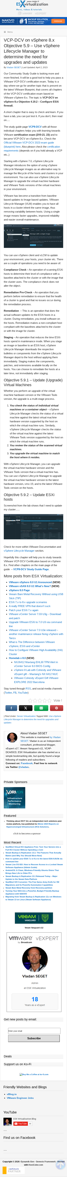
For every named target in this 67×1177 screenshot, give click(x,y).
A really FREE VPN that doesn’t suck (30, 606)
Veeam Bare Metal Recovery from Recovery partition (28, 888)
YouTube (23, 692)
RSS (28, 688)
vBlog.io (12, 1094)
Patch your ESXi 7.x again (23, 610)
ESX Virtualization (33, 8)
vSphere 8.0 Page (19, 590)
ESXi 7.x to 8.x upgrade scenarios (28, 602)
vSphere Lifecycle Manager (19, 550)
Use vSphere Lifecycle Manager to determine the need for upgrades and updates (32, 719)
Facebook (27, 763)
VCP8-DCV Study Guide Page (31, 569)
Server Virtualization (26, 716)
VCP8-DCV (35, 126)
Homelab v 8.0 (17, 658)
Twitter (8, 692)
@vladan (23, 767)
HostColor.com (36, 1165)
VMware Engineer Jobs (20, 1098)
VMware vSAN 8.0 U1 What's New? (30, 586)
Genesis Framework (46, 1161)
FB (14, 692)
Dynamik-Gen (27, 1161)
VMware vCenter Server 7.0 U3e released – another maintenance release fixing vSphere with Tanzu (36, 634)
